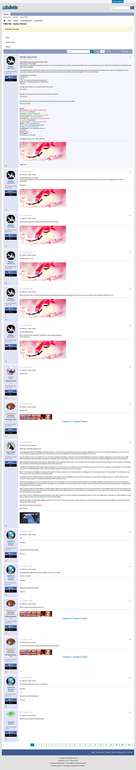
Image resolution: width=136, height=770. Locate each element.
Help (92, 752)
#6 (130, 325)
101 (116, 745)
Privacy (107, 752)
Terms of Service (117, 752)
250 (122, 745)
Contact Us (100, 752)
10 (75, 745)
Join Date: (8, 71)
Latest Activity (10, 42)
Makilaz (29, 139)
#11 (130, 566)
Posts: (7, 73)
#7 (130, 367)
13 (90, 745)
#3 (130, 215)
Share (11, 76)
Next (129, 745)
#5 (130, 289)
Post (12, 80)
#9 (130, 442)
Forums (6, 14)
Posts (7, 38)
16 (105, 745)
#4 (130, 252)
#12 (130, 601)
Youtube (76, 421)
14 (95, 745)
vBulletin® (67, 760)
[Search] (132, 7)
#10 (130, 531)
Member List (7, 17)
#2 (130, 171)
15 (100, 745)
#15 (130, 712)
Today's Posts (24, 17)
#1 (130, 57)
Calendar (15, 17)
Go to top (128, 752)
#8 (130, 404)
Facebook (67, 421)
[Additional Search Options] (129, 7)
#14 (130, 677)
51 (111, 745)
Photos (8, 47)
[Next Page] (116, 51)
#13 (130, 639)
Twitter (84, 421)
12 (85, 745)
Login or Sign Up (118, 1)
